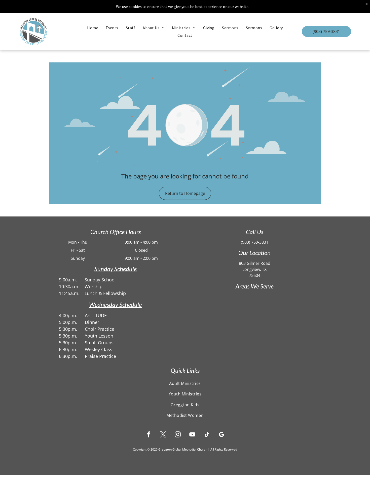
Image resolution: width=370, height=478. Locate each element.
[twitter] (163, 435)
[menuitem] (92, 27)
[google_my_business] (221, 435)
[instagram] (177, 435)
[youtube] (192, 435)
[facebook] (148, 435)
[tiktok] (206, 435)
